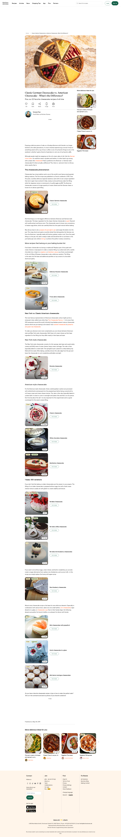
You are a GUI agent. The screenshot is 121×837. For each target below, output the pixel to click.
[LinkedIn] (40, 783)
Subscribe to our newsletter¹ (30, 788)
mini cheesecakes (65, 608)
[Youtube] (35, 783)
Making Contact (85, 783)
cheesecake (38, 161)
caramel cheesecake (60, 324)
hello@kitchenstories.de (86, 823)
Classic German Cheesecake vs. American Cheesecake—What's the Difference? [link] (50, 33)
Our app (47, 787)
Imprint (65, 779)
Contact (65, 787)
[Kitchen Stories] (5, 3)
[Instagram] (30, 783)
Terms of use (66, 781)
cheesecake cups (42, 610)
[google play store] (33, 811)
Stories (27, 33)
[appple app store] (33, 807)
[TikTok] (32, 783)
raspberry (43, 252)
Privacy (65, 783)
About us (47, 781)
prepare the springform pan (48, 230)
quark (68, 221)
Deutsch (65, 795)
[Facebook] (27, 783)
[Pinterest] (38, 783)
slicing (43, 239)
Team (46, 783)
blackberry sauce (53, 252)
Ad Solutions (84, 779)
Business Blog (85, 781)
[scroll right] (98, 741)
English (71, 795)
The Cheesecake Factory (55, 320)
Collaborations (49, 785)
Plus (47, 789)
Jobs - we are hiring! (50, 779)
